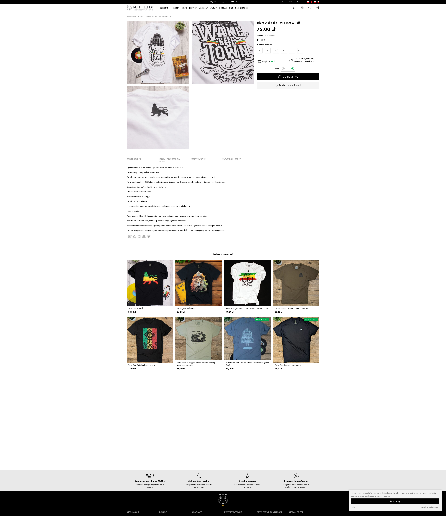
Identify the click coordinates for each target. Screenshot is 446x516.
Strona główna (131, 17)
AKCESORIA (203, 8)
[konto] (302, 8)
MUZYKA (213, 8)
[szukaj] (294, 8)
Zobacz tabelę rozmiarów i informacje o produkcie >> (304, 60)
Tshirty (148, 17)
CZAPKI (184, 8)
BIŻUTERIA (193, 8)
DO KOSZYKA (290, 77)
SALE (231, 8)
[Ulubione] (309, 8)
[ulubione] (130, 263)
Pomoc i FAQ (287, 2)
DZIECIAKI (223, 8)
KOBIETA (176, 8)
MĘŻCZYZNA (165, 8)
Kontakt (299, 2)
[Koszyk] (317, 8)
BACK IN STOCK (241, 8)
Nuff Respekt (270, 35)
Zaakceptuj (395, 501)
